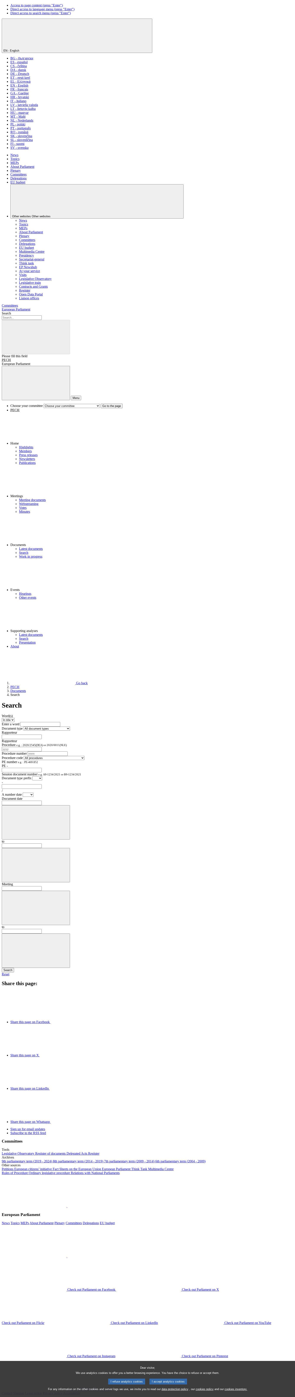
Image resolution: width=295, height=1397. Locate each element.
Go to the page (111, 406)
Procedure (34, 745)
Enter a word (10, 724)
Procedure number (14, 753)
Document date (12, 798)
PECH (6, 360)
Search (6, 313)
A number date (12, 794)
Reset (5, 974)
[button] (151, 428)
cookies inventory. (236, 1389)
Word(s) (7, 716)
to (3, 841)
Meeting (7, 884)
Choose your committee (26, 406)
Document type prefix (17, 778)
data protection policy (175, 1389)
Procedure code (12, 758)
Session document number (41, 774)
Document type (12, 728)
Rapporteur (9, 732)
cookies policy (205, 1389)
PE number (20, 762)
